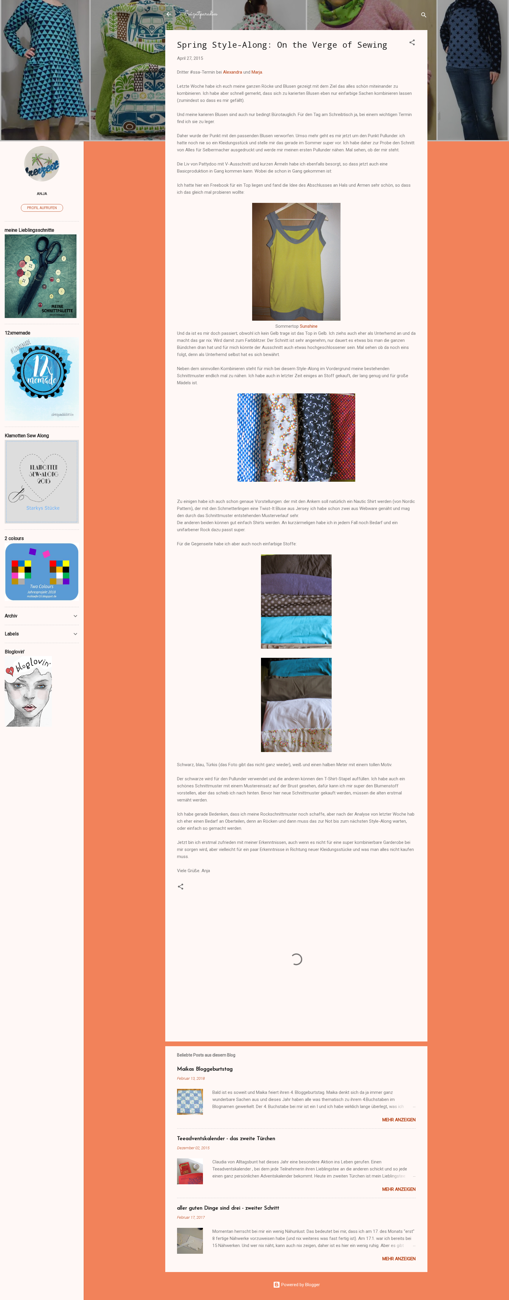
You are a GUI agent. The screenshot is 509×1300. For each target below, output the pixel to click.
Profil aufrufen (42, 208)
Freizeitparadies (198, 14)
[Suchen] (423, 16)
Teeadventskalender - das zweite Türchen (226, 1139)
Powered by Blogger (300, 1284)
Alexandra (232, 72)
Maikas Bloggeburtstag (205, 1069)
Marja (257, 72)
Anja (42, 193)
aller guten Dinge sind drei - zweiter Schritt (228, 1208)
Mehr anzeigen (399, 1119)
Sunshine (309, 326)
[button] (412, 43)
